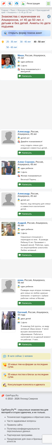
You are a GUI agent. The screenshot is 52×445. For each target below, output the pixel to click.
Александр (24, 131)
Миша (21, 55)
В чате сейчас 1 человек (20, 356)
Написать (27, 76)
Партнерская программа (19, 435)
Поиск (12, 10)
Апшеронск (12, 12)
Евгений (22, 312)
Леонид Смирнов (29, 399)
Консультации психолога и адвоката (26, 384)
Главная (4, 10)
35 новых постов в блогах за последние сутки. (28, 375)
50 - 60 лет (11, 47)
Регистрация (33, 3)
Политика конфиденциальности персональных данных (23, 430)
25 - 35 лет (11, 42)
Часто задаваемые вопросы (21, 421)
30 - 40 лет (25, 42)
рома (20, 280)
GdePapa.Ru (12, 395)
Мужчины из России (26, 10)
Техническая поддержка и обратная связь (28, 417)
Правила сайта (14, 425)
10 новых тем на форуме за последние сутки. (28, 365)
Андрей (22, 223)
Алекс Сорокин (26, 162)
